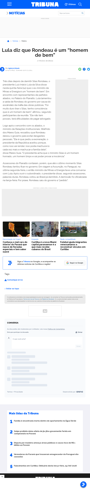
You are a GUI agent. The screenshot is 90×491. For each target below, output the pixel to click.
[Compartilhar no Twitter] (88, 69)
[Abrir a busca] (80, 4)
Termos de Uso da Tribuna (31, 299)
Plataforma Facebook (48, 299)
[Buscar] (83, 13)
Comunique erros (15, 280)
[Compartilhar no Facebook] (84, 69)
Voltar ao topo (12, 289)
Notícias (17, 13)
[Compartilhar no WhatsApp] (79, 69)
